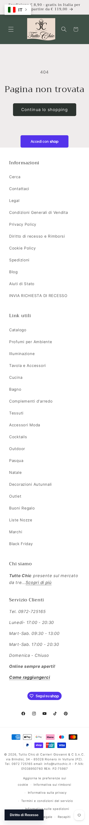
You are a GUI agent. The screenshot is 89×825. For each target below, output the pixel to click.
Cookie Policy (22, 248)
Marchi (15, 532)
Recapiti (64, 817)
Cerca (15, 177)
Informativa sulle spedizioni (47, 809)
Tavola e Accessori (27, 365)
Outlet (15, 496)
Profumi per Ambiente (30, 342)
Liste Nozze (20, 520)
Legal (14, 200)
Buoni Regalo (22, 508)
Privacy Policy (22, 224)
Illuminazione (22, 353)
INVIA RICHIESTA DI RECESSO (38, 295)
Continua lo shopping (44, 109)
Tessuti (16, 413)
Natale (15, 472)
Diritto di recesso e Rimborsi (37, 236)
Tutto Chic (26, 754)
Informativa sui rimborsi (52, 784)
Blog (13, 272)
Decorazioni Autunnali (30, 484)
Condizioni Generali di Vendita (38, 212)
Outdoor (17, 448)
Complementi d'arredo (30, 401)
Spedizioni (19, 260)
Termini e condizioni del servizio (47, 801)
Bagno (15, 389)
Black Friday (21, 543)
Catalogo (17, 330)
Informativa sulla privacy (47, 792)
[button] (11, 29)
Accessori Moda (24, 425)
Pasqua (16, 460)
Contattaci (19, 188)
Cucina (15, 377)
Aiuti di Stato (21, 283)
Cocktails (18, 437)
